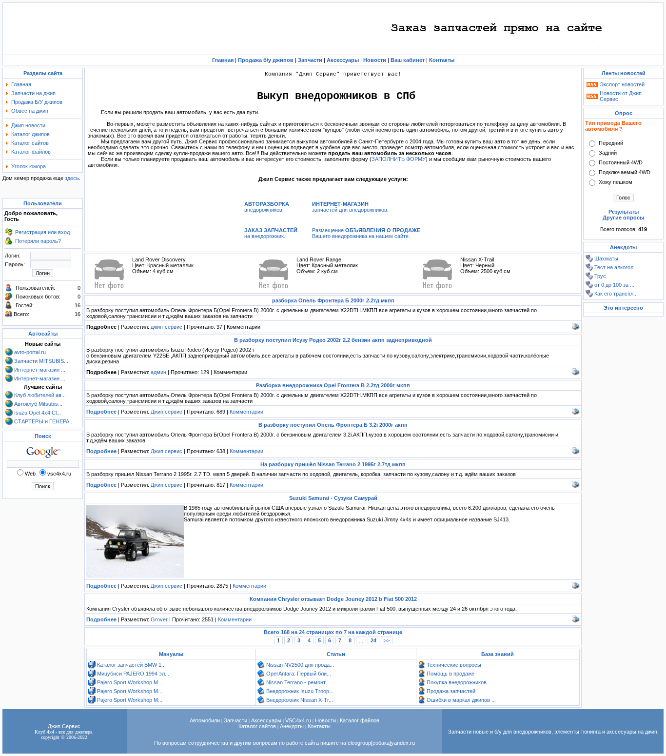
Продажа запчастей (451, 691)
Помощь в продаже (450, 673)
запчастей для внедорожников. (350, 207)
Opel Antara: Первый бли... (298, 673)
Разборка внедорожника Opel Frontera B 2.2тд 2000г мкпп (333, 385)
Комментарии (246, 412)
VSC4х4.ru (298, 720)
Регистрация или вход (42, 232)
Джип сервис (166, 412)
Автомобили (205, 720)
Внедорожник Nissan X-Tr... (299, 700)
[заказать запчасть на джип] (497, 51)
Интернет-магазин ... (39, 370)
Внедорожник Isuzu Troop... (299, 691)
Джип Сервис (64, 726)
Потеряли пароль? (38, 241)
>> (387, 640)
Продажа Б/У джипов (36, 102)
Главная (21, 84)
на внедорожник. (270, 233)
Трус (600, 276)
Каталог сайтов (30, 143)
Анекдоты (292, 726)
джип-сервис (166, 327)
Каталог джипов (30, 134)
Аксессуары (266, 720)
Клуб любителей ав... (40, 395)
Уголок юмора (28, 166)
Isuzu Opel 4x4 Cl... (37, 413)
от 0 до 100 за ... (614, 285)
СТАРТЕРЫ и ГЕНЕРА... (44, 421)
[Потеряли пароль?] (9, 243)
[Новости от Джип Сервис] (592, 97)
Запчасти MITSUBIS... (41, 361)
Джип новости (28, 125)
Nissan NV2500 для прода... (300, 665)
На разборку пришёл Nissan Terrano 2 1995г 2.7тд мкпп (333, 464)
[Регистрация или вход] (9, 234)
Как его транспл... (616, 294)
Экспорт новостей (622, 84)
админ (158, 372)
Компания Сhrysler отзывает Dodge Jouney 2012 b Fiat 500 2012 (333, 599)
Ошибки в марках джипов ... (461, 700)
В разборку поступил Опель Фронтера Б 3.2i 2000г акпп (333, 425)
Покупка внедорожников (457, 682)
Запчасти (235, 720)
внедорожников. (266, 207)
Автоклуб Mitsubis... (38, 404)
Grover (159, 619)
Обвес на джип (29, 111)
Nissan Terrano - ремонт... (298, 682)
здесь (72, 178)
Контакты (319, 726)
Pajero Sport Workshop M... (129, 682)
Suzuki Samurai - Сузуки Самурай (333, 498)
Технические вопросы (454, 665)
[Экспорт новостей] (592, 85)
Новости (325, 720)
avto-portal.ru (30, 352)
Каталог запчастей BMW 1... (131, 665)
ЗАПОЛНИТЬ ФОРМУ (399, 159)
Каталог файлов (31, 152)
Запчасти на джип (33, 93)
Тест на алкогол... (616, 267)
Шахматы (606, 258)
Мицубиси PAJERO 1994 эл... (133, 673)
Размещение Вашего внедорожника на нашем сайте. (366, 233)
